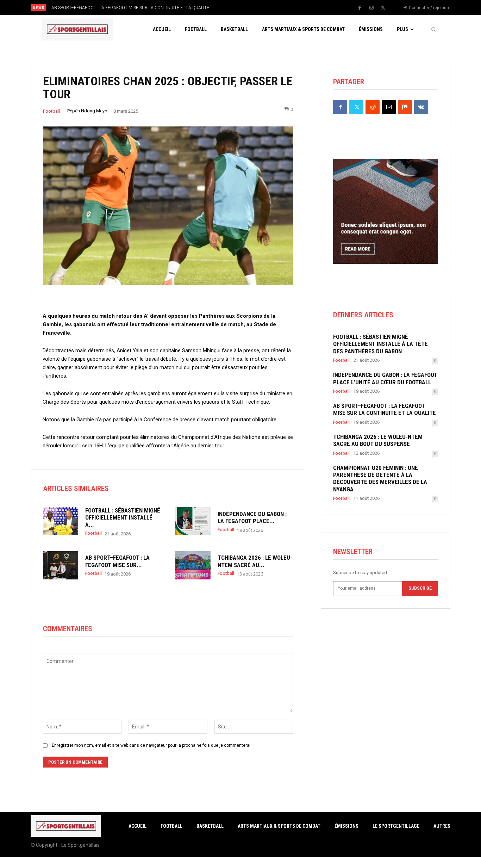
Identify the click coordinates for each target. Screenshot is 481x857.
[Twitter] (383, 8)
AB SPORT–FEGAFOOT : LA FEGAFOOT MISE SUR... (117, 561)
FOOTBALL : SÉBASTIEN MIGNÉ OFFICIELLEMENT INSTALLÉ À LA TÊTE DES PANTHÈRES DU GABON (380, 344)
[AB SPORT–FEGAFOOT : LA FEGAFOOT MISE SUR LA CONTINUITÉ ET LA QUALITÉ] (60, 565)
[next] (264, 7)
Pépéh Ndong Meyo (87, 110)
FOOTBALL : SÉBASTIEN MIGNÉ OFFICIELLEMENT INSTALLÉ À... (122, 517)
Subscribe (420, 588)
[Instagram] (371, 8)
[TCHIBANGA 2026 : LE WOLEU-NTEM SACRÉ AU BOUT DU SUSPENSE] (193, 565)
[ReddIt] (373, 107)
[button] (433, 29)
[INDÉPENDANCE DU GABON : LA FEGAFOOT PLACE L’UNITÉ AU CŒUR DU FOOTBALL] (193, 521)
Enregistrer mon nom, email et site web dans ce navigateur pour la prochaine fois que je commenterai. (151, 745)
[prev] (252, 7)
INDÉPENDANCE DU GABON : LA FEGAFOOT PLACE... (252, 517)
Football (51, 111)
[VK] (421, 107)
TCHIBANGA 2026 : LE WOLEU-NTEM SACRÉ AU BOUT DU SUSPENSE (378, 440)
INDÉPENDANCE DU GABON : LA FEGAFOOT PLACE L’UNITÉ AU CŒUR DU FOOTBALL (385, 378)
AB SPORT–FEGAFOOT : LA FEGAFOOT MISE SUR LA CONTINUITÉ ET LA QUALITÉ (130, 7)
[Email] (389, 107)
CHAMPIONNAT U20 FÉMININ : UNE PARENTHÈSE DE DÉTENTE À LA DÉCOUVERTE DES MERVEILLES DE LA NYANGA (380, 478)
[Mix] (405, 107)
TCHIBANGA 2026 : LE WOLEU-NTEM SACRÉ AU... (255, 561)
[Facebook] (360, 8)
